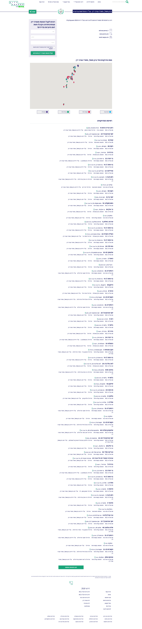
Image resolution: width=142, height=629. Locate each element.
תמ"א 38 (108, 606)
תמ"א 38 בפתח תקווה (78, 619)
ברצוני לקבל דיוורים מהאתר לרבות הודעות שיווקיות (43, 47)
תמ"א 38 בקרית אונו (64, 619)
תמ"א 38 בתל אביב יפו (64, 621)
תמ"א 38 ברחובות (108, 621)
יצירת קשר (42, 2)
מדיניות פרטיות (107, 600)
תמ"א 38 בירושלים (93, 619)
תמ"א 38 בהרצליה (64, 616)
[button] (66, 1)
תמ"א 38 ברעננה (79, 621)
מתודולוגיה (87, 606)
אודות (99, 2)
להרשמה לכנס (107, 609)
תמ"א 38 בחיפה (108, 619)
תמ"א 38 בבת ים (94, 616)
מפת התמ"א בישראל (53, 2)
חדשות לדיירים (90, 2)
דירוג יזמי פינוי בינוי (85, 597)
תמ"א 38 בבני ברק (107, 616)
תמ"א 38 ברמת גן (93, 621)
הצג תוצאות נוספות (71, 567)
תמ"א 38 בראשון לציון (50, 619)
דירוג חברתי (87, 603)
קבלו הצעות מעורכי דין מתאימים (43, 53)
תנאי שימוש (108, 597)
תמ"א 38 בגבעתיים (78, 616)
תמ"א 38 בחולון (51, 616)
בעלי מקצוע (108, 603)
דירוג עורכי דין (86, 600)
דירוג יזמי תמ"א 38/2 (84, 594)
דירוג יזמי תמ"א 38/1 (84, 592)
